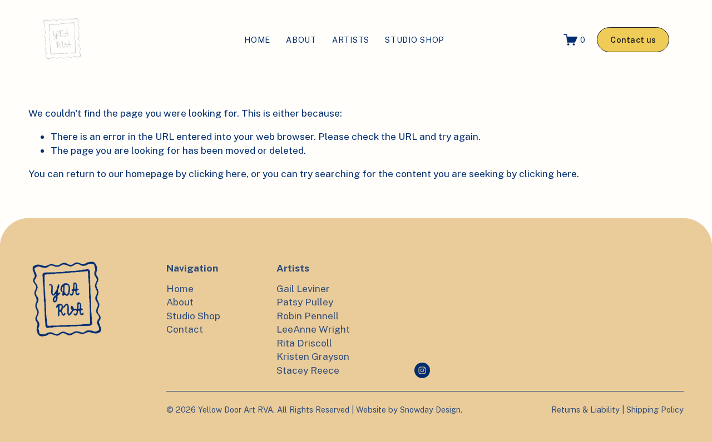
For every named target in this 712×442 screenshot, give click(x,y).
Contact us (633, 39)
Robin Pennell (307, 316)
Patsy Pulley (304, 302)
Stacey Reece (307, 370)
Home (257, 39)
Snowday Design (430, 409)
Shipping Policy (655, 409)
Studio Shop (414, 39)
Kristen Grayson (312, 356)
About (301, 39)
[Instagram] (422, 370)
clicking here (217, 173)
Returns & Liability (585, 409)
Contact (184, 329)
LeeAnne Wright (313, 329)
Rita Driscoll (304, 343)
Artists (350, 39)
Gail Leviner (303, 288)
